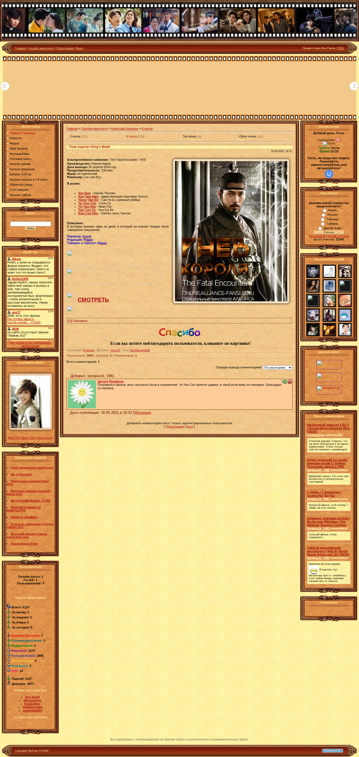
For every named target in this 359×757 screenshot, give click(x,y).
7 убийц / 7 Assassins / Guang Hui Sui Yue (324, 493)
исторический (140, 350)
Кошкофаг (32, 703)
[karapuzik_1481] (82, 393)
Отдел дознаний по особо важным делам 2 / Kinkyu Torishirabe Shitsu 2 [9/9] (327, 463)
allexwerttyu (33, 700)
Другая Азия (332, 228)
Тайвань (332, 223)
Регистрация (65, 48)
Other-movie (247, 136)
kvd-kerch (32, 697)
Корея (332, 210)
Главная (20, 48)
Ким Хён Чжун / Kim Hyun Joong (30, 437)
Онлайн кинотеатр (41, 48)
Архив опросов (338, 236)
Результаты (317, 236)
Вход (79, 48)
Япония (332, 214)
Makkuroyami (32, 707)
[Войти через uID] (329, 174)
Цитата (103, 381)
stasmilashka (32, 710)
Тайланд (332, 219)
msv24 (115, 350)
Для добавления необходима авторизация (30, 344)
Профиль (116, 381)
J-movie (75, 136)
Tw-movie (189, 136)
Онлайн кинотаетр (94, 128)
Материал (142, 412)
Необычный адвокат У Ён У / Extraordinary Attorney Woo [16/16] (328, 428)
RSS (341, 48)
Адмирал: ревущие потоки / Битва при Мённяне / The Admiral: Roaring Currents (328, 522)
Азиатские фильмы (124, 128)
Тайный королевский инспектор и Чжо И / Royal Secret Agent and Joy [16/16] (328, 551)
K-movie (147, 128)
